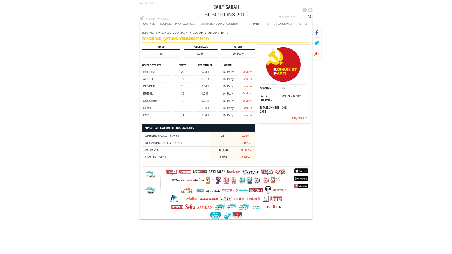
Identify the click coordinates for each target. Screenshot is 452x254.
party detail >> (299, 118)
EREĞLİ (148, 93)
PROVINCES (165, 24)
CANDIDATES (285, 24)
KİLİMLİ (148, 108)
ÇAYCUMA (198, 33)
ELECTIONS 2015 (226, 14)
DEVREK (149, 86)
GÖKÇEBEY (151, 100)
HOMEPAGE (148, 24)
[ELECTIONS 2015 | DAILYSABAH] (226, 7)
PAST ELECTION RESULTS (157, 18)
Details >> (247, 72)
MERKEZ (149, 71)
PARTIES (303, 24)
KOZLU (148, 115)
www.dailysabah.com (148, 3)
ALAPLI (148, 79)
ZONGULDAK (182, 33)
